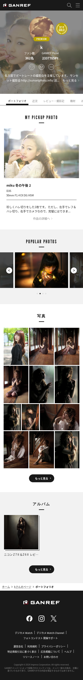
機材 (72, 101)
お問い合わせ (51, 657)
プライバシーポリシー (53, 646)
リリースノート (31, 657)
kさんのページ (22, 587)
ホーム (6, 587)
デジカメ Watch (23, 633)
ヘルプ (68, 651)
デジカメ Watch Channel (50, 633)
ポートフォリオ (17, 101)
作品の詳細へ (41, 218)
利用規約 (32, 646)
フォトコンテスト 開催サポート (40, 638)
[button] (9, 270)
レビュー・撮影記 (53, 101)
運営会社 (18, 646)
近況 (34, 101)
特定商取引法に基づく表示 (21, 651)
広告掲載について (50, 651)
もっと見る (70, 80)
